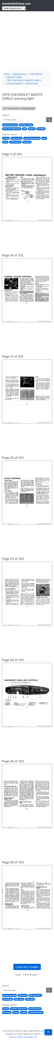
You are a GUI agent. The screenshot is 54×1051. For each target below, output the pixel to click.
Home (7, 74)
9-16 (29, 974)
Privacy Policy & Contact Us (23, 1037)
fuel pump (7, 1012)
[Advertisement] (27, 41)
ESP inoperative (35, 995)
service (6, 1009)
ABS (24, 129)
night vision (19, 999)
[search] (49, 119)
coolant (23, 1012)
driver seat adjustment (11, 129)
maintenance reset (10, 125)
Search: (5, 115)
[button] (48, 1032)
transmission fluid (36, 1012)
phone (5, 142)
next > (35, 974)
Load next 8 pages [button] (27, 966)
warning (6, 138)
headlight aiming (26, 125)
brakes (15, 1012)
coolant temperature (32, 138)
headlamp (27, 142)
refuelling (41, 129)
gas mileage (7, 999)
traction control (35, 1009)
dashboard (22, 995)
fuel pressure (17, 138)
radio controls (15, 142)
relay (44, 138)
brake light (30, 999)
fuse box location (9, 995)
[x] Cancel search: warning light (19, 108)
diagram (32, 129)
